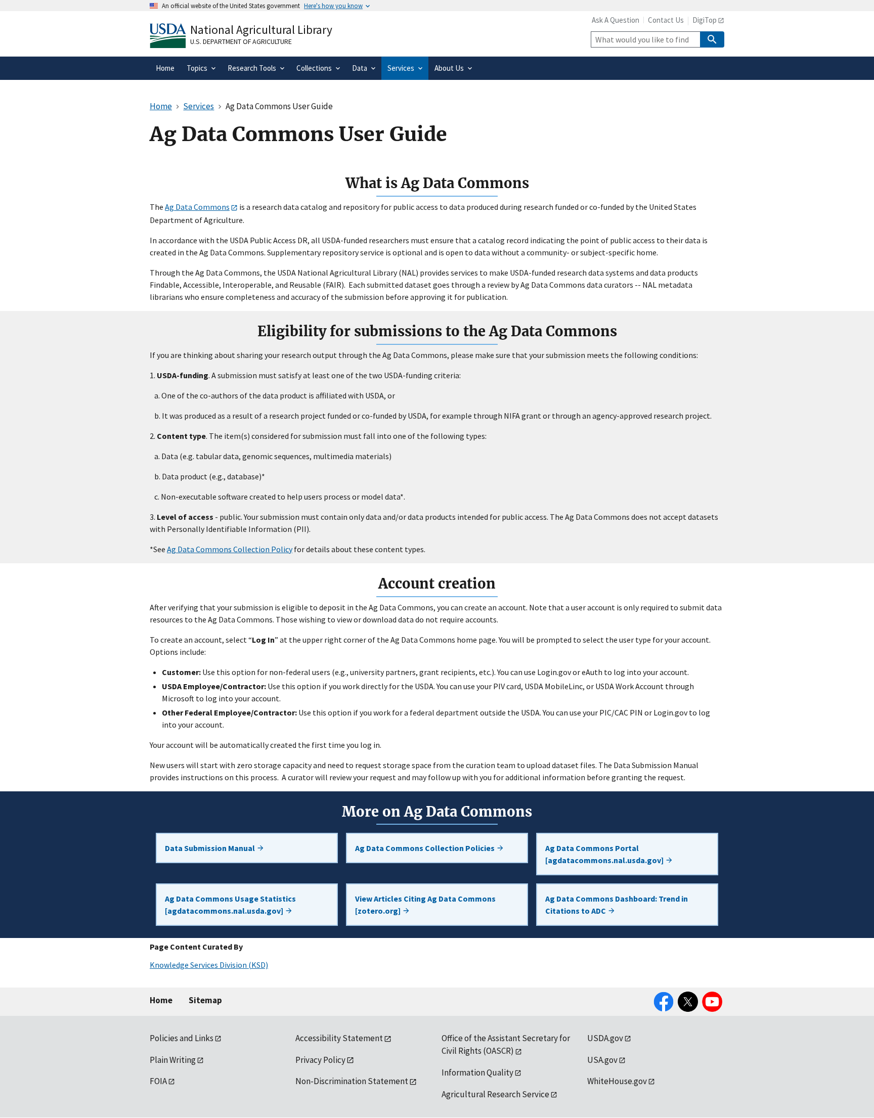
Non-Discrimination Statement (351, 1081)
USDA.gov (605, 1038)
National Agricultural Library (261, 29)
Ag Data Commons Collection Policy (229, 549)
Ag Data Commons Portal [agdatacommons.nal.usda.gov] (605, 854)
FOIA (158, 1081)
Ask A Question (615, 20)
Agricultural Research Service (495, 1094)
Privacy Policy (320, 1059)
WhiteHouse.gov (617, 1081)
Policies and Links (181, 1038)
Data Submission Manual (210, 848)
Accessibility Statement (339, 1038)
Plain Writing (173, 1059)
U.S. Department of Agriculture (241, 41)
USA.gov (602, 1059)
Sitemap (205, 1000)
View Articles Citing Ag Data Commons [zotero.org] (425, 904)
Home (161, 1000)
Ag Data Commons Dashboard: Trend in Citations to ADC (616, 904)
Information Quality (477, 1072)
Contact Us (666, 20)
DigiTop (704, 20)
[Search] (712, 39)
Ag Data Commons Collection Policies (425, 848)
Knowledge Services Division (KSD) (209, 965)
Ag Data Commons (197, 207)
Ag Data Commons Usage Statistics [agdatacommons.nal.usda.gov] (230, 904)
